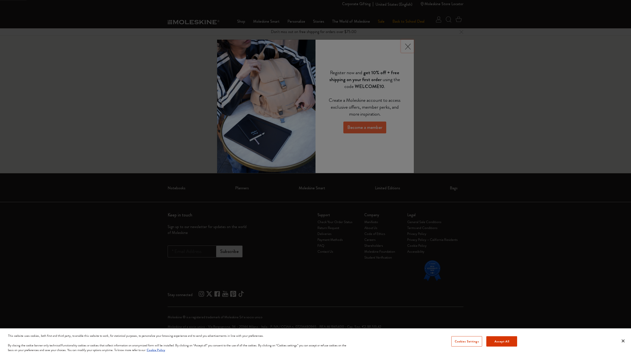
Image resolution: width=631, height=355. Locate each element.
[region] (315, 341)
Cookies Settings (467, 341)
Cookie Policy (156, 350)
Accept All (501, 341)
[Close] (623, 341)
